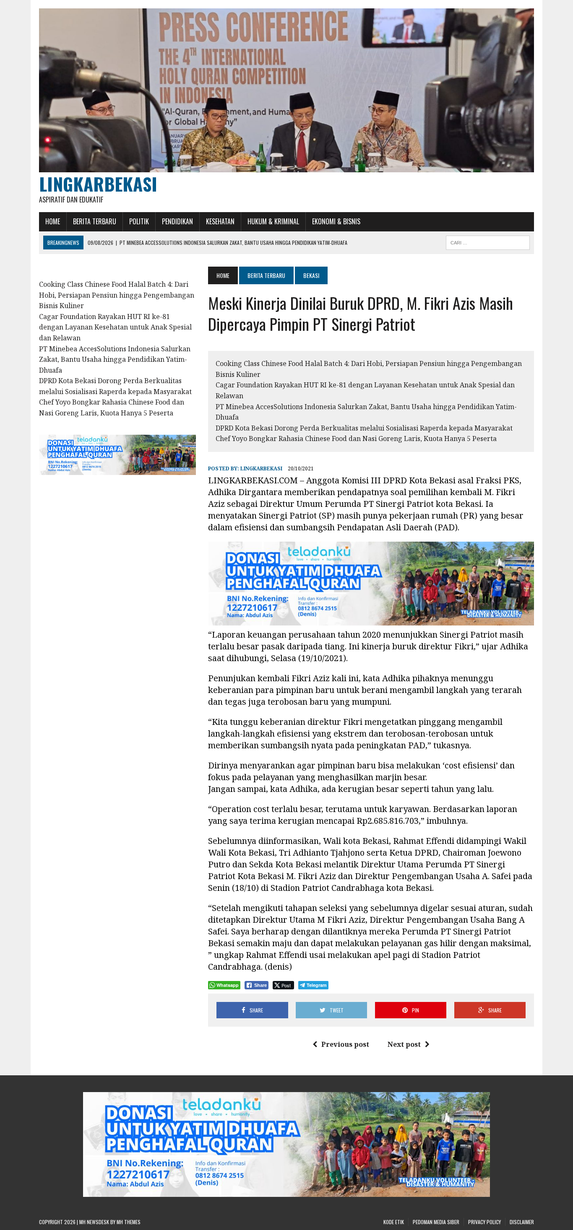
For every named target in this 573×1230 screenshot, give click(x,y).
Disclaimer (522, 1221)
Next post (404, 1044)
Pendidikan (177, 221)
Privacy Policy (484, 1221)
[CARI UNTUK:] (488, 241)
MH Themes (129, 1221)
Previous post (345, 1044)
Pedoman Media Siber (436, 1221)
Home (52, 221)
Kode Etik (393, 1221)
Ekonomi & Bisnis (336, 221)
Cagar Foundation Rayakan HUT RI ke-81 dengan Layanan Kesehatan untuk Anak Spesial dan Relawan (115, 327)
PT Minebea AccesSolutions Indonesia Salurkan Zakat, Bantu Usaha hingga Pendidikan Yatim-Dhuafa (114, 359)
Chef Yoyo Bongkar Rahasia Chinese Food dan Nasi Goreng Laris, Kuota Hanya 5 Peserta (356, 438)
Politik (139, 221)
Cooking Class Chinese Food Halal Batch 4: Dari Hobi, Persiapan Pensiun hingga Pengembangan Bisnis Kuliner (116, 295)
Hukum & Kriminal (273, 221)
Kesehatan (220, 221)
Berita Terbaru (94, 221)
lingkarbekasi (261, 468)
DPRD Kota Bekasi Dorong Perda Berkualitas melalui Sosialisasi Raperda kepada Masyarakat (364, 428)
